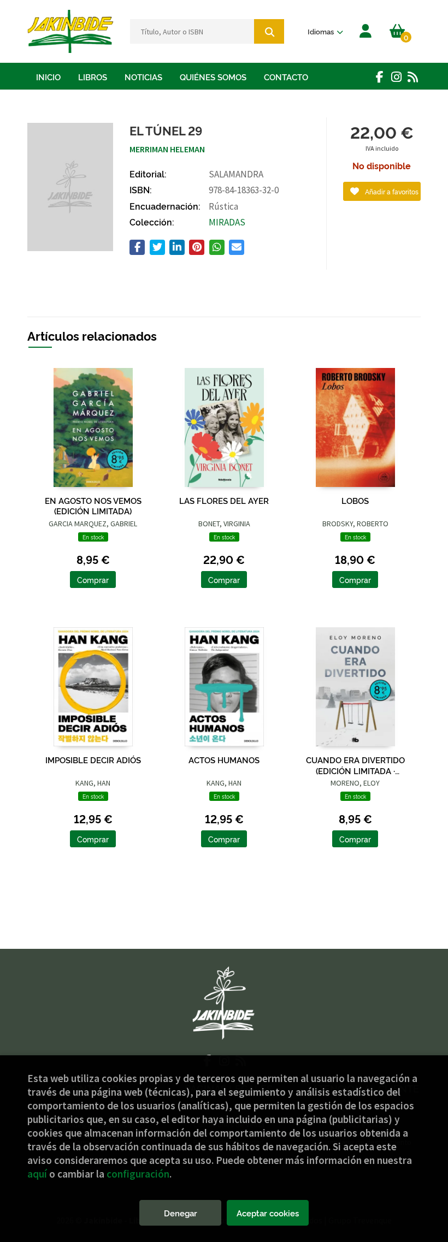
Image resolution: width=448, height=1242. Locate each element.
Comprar (93, 579)
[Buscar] (269, 31)
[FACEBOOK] (380, 76)
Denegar (180, 1213)
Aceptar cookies (268, 1213)
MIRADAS (227, 222)
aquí (37, 1173)
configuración (138, 1173)
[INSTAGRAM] (396, 76)
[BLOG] (412, 76)
